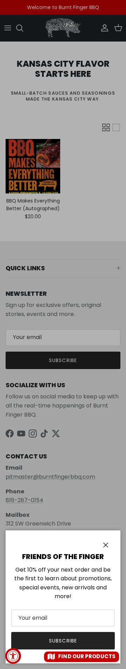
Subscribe (63, 640)
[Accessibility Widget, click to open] (13, 656)
